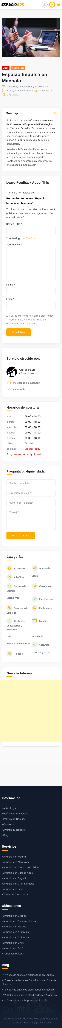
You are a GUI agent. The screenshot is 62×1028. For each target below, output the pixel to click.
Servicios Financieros (18, 643)
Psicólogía (37, 636)
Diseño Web (12, 597)
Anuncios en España (14, 915)
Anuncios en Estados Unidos (19, 921)
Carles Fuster (28, 369)
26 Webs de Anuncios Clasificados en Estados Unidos (29, 982)
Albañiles (19, 577)
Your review (14, 244)
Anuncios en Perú (13, 948)
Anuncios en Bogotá (14, 878)
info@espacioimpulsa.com (26, 382)
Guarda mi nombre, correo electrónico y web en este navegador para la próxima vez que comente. (30, 319)
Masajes (43, 621)
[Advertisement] (31, 711)
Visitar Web (18, 389)
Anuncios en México (14, 926)
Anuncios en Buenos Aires (18, 872)
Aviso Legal (9, 808)
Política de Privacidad (15, 813)
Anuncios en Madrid (14, 856)
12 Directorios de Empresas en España (25, 1000)
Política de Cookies (14, 818)
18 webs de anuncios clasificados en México (28, 989)
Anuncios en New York (16, 861)
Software (44, 644)
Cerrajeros (45, 586)
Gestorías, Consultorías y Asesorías (26, 86)
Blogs (35, 575)
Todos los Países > (14, 953)
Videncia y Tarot (41, 652)
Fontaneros (45, 608)
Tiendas (18, 653)
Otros (9, 636)
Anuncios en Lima (13, 889)
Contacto (8, 824)
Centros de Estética (16, 588)
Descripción (15, 113)
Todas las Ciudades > (15, 894)
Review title (14, 223)
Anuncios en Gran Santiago (18, 883)
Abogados (19, 568)
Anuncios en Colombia (16, 937)
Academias (45, 568)
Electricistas (46, 599)
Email (10, 298)
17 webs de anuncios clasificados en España (28, 974)
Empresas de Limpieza (17, 610)
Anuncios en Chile (13, 942)
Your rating (14, 238)
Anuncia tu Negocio (14, 829)
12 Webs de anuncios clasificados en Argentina (30, 994)
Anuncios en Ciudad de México (21, 867)
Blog (5, 835)
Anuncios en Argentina (16, 931)
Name (10, 284)
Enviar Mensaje (20, 535)
